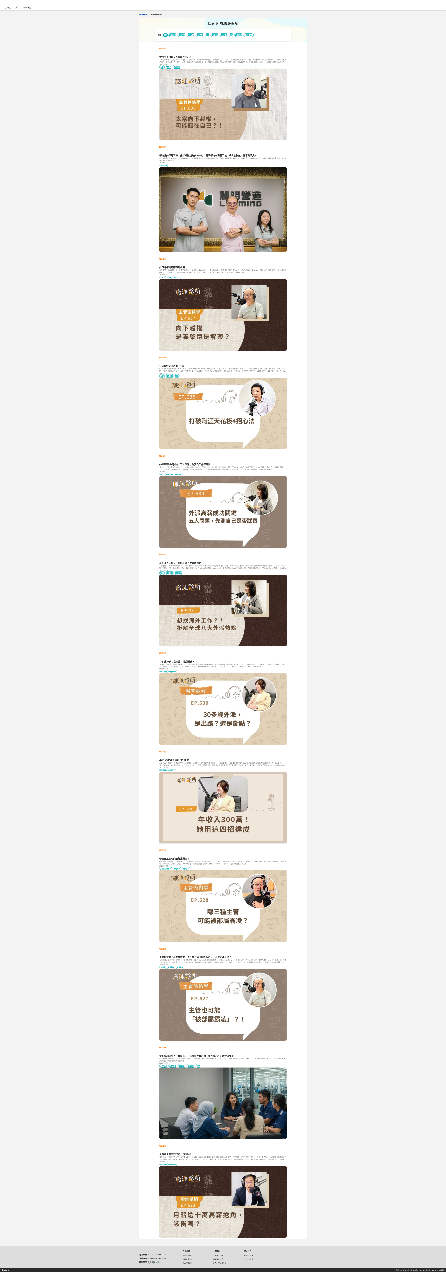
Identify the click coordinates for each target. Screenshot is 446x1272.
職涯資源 (143, 14)
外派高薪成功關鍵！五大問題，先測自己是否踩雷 (184, 464)
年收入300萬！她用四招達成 (174, 760)
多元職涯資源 (187, 1263)
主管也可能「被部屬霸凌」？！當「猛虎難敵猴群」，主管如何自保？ (195, 957)
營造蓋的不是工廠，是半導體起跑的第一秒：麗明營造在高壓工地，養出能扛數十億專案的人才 (208, 155)
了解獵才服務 (218, 1255)
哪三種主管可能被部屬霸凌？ (174, 858)
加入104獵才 (248, 1259)
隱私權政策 (5, 1270)
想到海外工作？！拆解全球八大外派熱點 (180, 562)
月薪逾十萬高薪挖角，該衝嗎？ (175, 1154)
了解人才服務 (187, 1259)
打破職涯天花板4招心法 (171, 365)
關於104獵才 (248, 1255)
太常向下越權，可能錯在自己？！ (176, 56)
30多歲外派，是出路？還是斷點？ (176, 661)
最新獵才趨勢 (218, 1259)
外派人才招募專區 (219, 1263)
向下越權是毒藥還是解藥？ (173, 267)
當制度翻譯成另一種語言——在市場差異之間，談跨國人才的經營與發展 (196, 1055)
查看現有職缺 (187, 1255)
